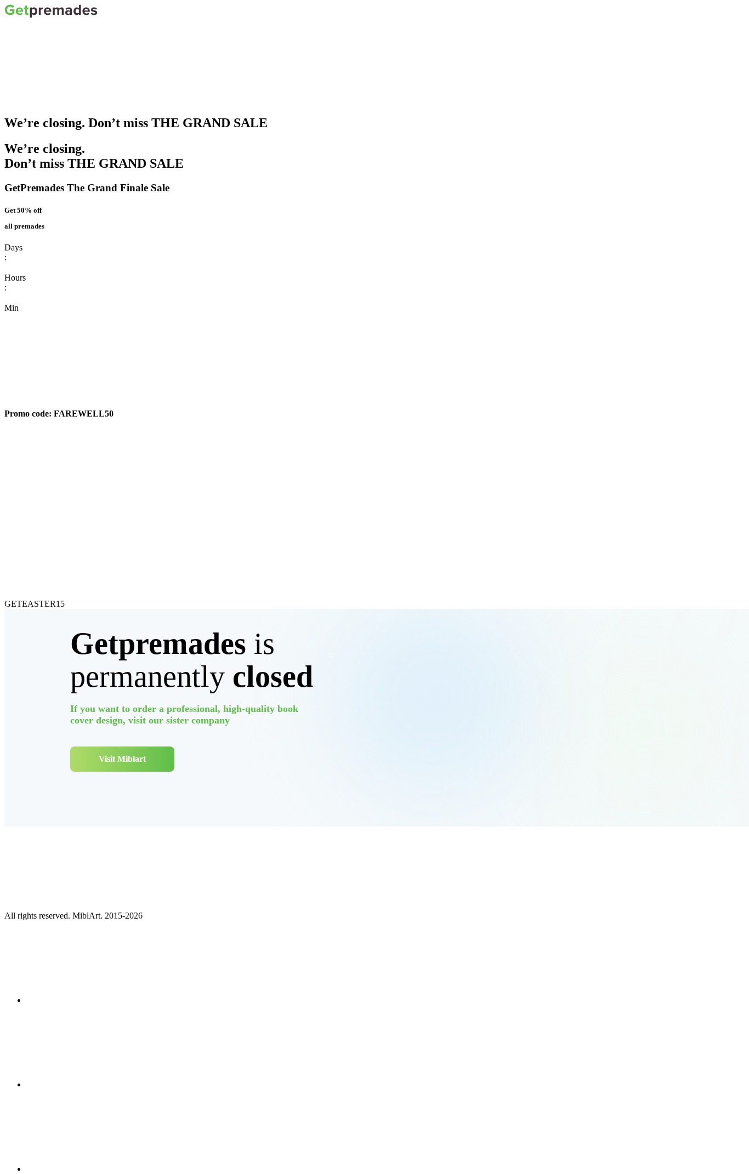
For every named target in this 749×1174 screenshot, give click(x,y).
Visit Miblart (122, 758)
